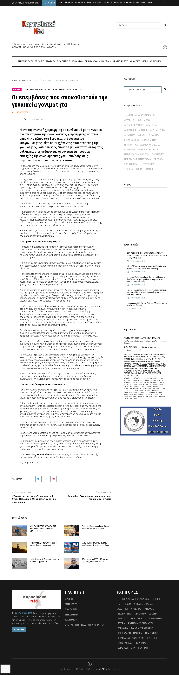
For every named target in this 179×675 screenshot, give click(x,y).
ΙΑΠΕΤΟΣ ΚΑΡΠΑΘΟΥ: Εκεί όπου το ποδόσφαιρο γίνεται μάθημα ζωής (96, 544)
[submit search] (165, 25)
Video (147, 120)
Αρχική (14, 80)
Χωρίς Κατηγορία (133, 169)
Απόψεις (25, 80)
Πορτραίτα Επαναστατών (137, 159)
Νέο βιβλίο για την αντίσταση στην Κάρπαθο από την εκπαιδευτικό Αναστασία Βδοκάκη (146, 267)
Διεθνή (142, 134)
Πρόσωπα (159, 159)
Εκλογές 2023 (131, 139)
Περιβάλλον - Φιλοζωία (136, 154)
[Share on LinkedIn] (46, 479)
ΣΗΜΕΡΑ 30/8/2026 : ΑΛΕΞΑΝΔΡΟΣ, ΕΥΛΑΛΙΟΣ (142, 338)
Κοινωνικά (129, 149)
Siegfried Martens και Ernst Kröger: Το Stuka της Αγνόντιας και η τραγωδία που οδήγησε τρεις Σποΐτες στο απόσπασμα (146, 279)
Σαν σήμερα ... (132, 164)
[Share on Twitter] (38, 479)
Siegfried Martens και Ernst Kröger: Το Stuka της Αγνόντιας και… (95, 527)
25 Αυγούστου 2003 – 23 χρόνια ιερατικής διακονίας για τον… (95, 560)
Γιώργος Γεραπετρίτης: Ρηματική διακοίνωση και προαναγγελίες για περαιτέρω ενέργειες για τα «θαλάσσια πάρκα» (146, 292)
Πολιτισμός (158, 154)
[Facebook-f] (165, 47)
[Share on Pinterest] (53, 479)
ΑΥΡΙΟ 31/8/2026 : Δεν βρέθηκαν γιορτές (140, 347)
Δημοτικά (129, 134)
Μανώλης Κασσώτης (149, 149)
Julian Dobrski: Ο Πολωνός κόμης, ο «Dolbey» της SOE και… (44, 560)
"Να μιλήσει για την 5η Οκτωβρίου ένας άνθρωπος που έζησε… (43, 544)
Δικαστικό (154, 134)
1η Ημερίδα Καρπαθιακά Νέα (140, 115)
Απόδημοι (130, 130)
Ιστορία (128, 144)
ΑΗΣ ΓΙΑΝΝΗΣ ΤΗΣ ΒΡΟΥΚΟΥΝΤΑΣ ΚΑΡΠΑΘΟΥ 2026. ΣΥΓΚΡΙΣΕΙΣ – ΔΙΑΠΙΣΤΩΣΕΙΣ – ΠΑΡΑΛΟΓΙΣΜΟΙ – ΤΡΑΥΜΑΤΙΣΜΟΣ (147, 255)
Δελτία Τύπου (157, 130)
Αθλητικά (151, 125)
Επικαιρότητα (149, 139)
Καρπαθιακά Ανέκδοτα (147, 144)
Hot (139, 120)
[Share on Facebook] (31, 479)
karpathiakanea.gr (67, 669)
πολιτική (149, 169)
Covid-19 (129, 120)
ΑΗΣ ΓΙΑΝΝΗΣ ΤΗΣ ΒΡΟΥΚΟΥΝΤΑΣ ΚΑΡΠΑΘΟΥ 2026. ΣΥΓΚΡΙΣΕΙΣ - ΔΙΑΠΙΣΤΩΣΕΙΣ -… (43, 528)
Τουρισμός (149, 164)
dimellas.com (114, 669)
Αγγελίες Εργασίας (134, 125)
